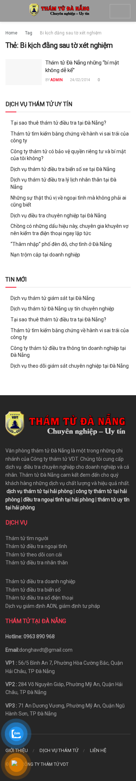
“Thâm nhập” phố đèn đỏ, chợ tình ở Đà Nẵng (61, 244)
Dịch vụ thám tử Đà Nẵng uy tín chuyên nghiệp (62, 309)
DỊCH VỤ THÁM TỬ (59, 750)
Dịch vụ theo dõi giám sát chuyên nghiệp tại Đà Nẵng (70, 366)
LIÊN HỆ (98, 750)
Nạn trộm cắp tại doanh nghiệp (45, 255)
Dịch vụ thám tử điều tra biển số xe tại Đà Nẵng (63, 169)
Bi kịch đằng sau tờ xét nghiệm (71, 33)
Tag (28, 33)
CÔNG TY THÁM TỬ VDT (45, 764)
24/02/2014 (79, 80)
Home (11, 33)
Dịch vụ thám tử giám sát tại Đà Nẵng (53, 298)
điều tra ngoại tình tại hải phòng (58, 499)
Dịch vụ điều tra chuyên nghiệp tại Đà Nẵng (58, 215)
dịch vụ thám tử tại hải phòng (40, 491)
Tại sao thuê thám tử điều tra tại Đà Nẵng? (58, 123)
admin (56, 80)
